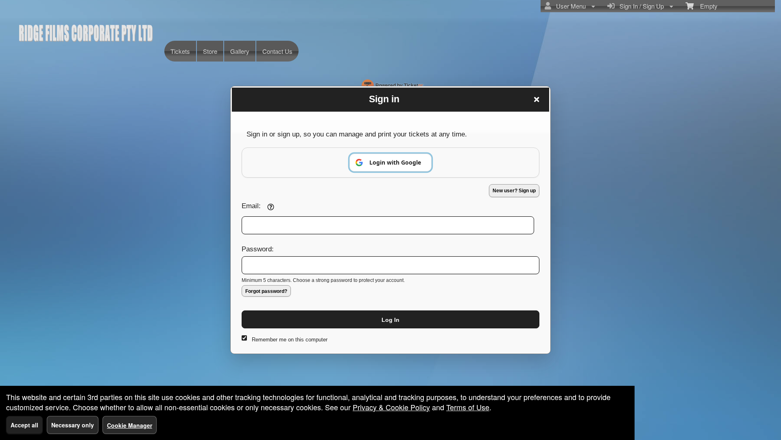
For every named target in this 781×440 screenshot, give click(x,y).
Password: (258, 249)
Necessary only (72, 425)
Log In (390, 320)
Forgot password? (266, 291)
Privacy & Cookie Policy (391, 407)
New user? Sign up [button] (514, 191)
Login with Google (395, 162)
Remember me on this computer (289, 340)
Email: (251, 205)
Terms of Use (467, 407)
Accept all (24, 425)
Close (536, 99)
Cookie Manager (129, 425)
